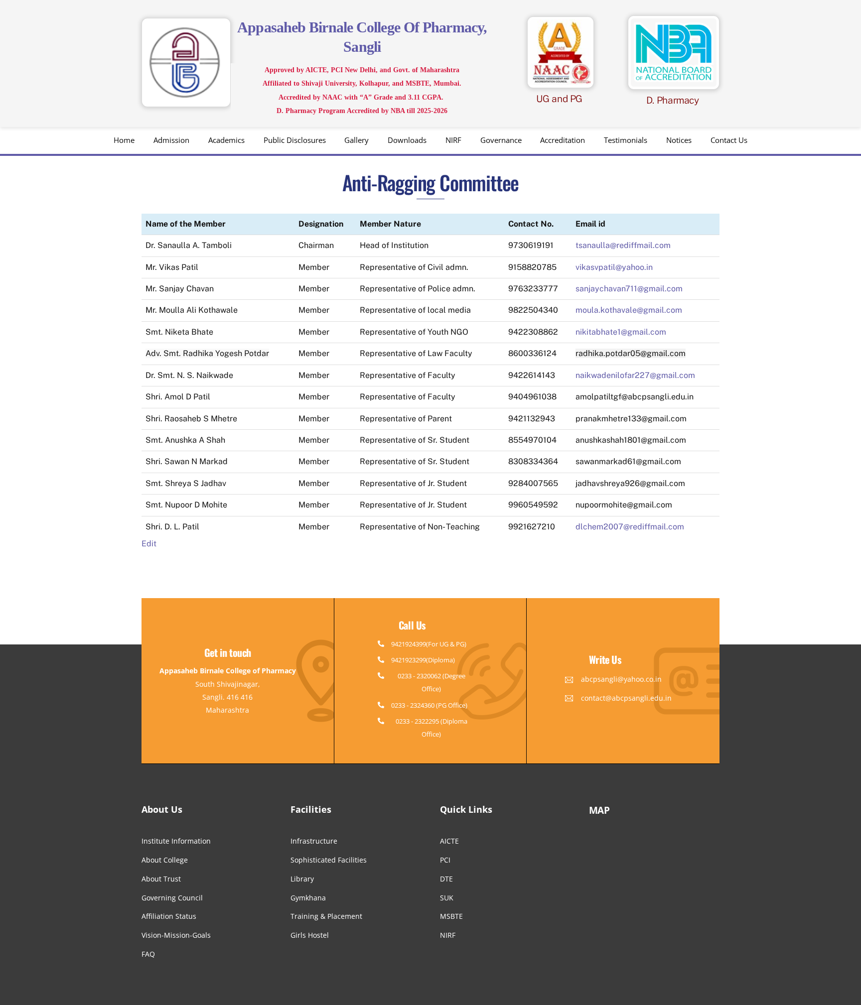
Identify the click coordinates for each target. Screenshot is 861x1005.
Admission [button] (171, 140)
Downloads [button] (407, 140)
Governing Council (172, 897)
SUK (446, 897)
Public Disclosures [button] (295, 140)
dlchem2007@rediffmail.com (629, 526)
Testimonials (625, 140)
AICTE (449, 841)
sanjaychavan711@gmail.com (629, 288)
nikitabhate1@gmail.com (620, 332)
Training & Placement (326, 916)
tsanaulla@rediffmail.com (623, 245)
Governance (501, 140)
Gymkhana (308, 897)
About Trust (161, 878)
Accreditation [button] (562, 140)
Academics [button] (226, 140)
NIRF (453, 140)
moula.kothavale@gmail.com (628, 310)
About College (165, 860)
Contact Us (729, 140)
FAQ (148, 954)
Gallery (356, 140)
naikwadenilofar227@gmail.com (635, 375)
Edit (149, 543)
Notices (679, 140)
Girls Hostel (309, 935)
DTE (446, 878)
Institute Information (176, 841)
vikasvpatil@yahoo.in (614, 267)
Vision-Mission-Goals (176, 935)
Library (302, 878)
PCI (445, 860)
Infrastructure (313, 841)
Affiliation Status (169, 916)
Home (124, 140)
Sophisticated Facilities (328, 860)
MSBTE (451, 916)
